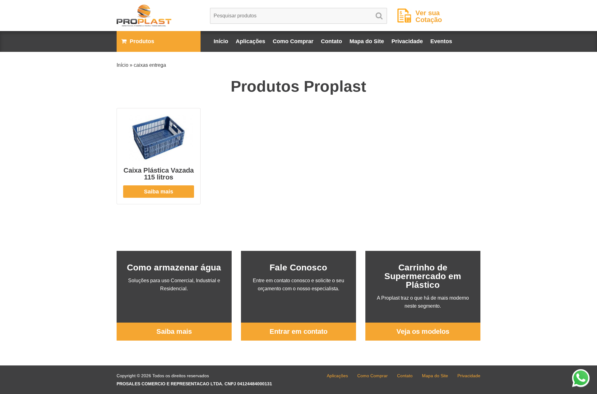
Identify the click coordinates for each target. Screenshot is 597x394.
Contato (331, 41)
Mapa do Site (366, 41)
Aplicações (250, 41)
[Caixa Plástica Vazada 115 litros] (158, 138)
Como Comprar (293, 41)
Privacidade (407, 41)
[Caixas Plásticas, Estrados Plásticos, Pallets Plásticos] (159, 15)
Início (221, 41)
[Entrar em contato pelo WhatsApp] (581, 378)
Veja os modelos (422, 331)
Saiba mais (158, 191)
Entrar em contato (298, 331)
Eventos (441, 41)
